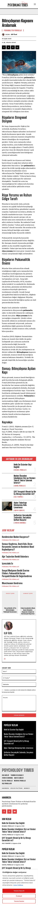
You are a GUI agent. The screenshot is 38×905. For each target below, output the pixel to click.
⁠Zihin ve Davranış (19, 523)
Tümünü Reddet (19, 901)
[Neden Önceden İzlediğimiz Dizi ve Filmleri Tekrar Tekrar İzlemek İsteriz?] (7, 479)
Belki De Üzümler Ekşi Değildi (22, 465)
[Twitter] (8, 47)
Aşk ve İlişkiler (19, 510)
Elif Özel (14, 34)
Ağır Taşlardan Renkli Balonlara (15, 556)
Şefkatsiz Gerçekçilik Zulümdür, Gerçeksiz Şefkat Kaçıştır (23, 517)
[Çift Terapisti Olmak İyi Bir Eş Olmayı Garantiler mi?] (7, 494)
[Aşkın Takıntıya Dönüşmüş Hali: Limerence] (7, 506)
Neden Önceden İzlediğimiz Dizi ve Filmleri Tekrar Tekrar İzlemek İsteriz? (24, 479)
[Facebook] (4, 47)
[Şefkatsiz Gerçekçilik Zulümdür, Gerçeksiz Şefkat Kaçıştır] (7, 518)
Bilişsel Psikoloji (20, 470)
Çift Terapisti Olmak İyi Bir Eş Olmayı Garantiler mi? (25, 492)
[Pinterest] (13, 47)
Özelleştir (19, 896)
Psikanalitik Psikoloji (10, 540)
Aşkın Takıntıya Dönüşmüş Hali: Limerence (20, 505)
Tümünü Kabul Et (19, 891)
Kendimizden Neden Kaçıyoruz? (15, 536)
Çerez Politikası (18, 885)
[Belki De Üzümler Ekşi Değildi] (7, 467)
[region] (19, 887)
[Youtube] (14, 811)
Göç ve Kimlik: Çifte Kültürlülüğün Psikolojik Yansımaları (10, 610)
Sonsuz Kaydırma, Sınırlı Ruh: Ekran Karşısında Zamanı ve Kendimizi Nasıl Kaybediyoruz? (18, 547)
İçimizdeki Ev (7, 563)
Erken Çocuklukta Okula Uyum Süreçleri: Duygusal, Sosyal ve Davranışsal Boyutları (28, 611)
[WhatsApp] (17, 47)
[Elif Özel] (3, 34)
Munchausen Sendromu (12, 583)
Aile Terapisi (18, 497)
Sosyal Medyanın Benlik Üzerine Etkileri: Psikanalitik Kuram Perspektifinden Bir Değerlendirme (17, 573)
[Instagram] (4, 658)
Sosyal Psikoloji (19, 486)
